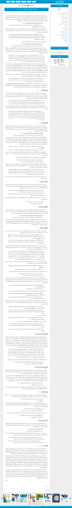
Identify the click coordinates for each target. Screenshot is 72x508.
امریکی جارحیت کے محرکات (64, 20)
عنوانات (23, 1)
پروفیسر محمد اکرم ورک (26, 12)
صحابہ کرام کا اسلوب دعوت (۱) (64, 17)
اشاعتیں (18, 1)
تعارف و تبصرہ (66, 42)
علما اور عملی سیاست (65, 28)
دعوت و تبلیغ (47, 486)
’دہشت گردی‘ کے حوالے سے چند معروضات (62, 13)
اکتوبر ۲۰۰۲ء (59, 6)
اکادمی (13, 1)
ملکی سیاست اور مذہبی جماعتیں (64, 31)
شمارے (29, 1)
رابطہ (8, 1)
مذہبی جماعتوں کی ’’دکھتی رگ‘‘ (64, 39)
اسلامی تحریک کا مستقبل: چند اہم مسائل (63, 24)
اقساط (46, 490)
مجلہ (34, 1)
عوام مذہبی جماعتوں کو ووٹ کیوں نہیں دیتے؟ (62, 35)
